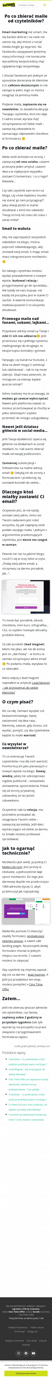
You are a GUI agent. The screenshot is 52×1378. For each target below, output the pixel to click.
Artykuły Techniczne (14, 1340)
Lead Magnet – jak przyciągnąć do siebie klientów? (26, 687)
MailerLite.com (12, 867)
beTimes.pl (20, 1331)
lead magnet (36, 975)
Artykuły (26, 1344)
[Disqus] (26, 1165)
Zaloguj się (32, 1331)
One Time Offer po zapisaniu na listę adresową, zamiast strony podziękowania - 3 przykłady (28, 1084)
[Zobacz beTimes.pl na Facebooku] (26, 1353)
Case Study (31, 1340)
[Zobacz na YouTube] (33, 1353)
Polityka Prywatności (18, 1327)
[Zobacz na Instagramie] (19, 1353)
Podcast (43, 1340)
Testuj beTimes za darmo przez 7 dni (26, 1318)
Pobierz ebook (37, 1327)
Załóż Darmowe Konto (26, 1373)
